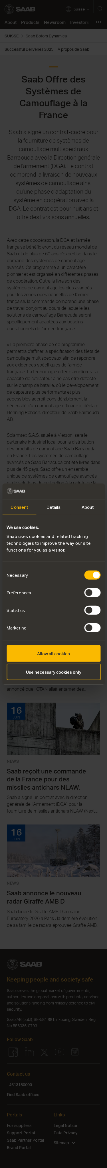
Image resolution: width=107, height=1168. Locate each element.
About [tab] (88, 507)
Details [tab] (54, 507)
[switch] (92, 592)
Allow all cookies (53, 653)
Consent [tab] (19, 507)
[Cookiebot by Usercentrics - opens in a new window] (76, 491)
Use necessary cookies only (53, 672)
